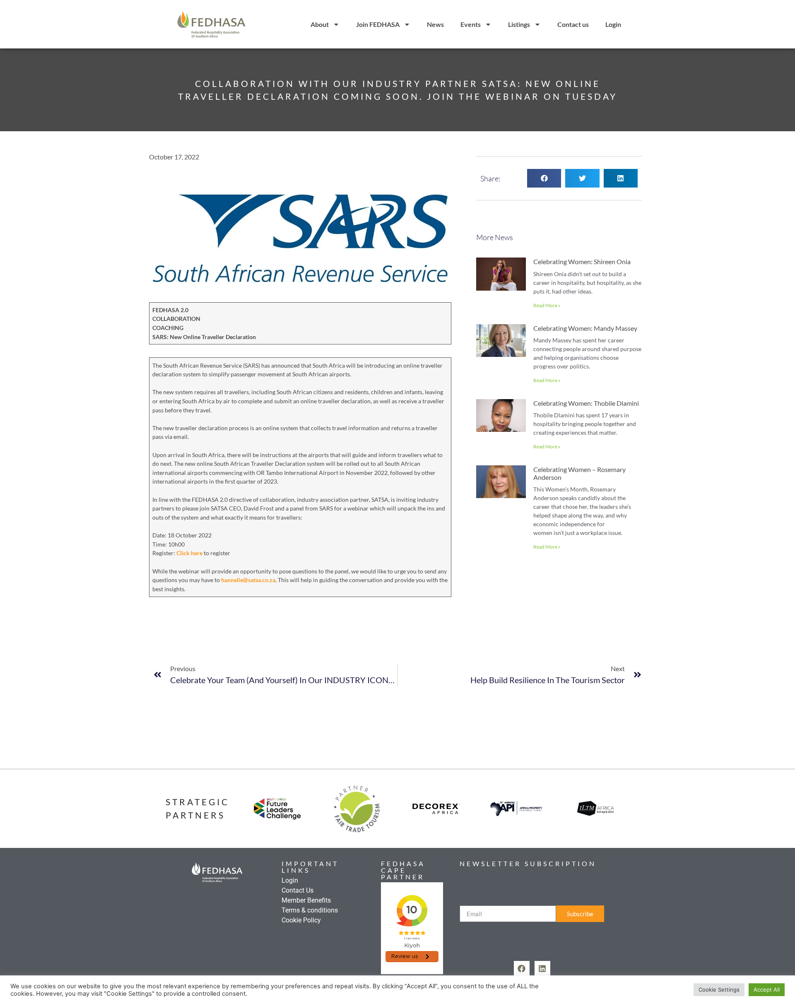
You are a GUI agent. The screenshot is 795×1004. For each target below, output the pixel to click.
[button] (544, 178)
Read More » (547, 305)
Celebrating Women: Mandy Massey (585, 328)
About (320, 24)
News (435, 24)
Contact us (573, 24)
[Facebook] (522, 969)
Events (470, 24)
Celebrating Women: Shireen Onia (582, 261)
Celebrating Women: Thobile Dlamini (586, 403)
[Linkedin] (542, 969)
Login (613, 24)
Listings (519, 24)
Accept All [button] (767, 989)
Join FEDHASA (378, 24)
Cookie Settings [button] (719, 989)
